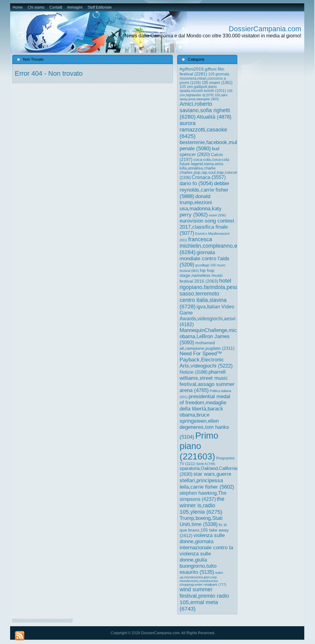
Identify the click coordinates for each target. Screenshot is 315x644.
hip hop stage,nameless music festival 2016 (201, 276)
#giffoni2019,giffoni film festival (202, 71)
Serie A (205, 464)
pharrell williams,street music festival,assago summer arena (207, 381)
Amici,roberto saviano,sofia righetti (205, 110)
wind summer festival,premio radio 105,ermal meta (204, 599)
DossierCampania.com (265, 29)
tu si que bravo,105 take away (204, 530)
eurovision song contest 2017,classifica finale (207, 227)
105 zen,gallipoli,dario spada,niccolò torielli (203, 89)
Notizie (194, 372)
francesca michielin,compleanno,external (217, 245)
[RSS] (20, 636)
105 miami (217, 83)
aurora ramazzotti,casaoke (203, 129)
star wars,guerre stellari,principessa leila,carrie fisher (207, 480)
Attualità (213, 117)
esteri (217, 215)
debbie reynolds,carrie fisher (204, 189)
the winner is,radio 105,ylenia (202, 505)
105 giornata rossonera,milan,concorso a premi (204, 78)
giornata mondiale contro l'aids (204, 259)
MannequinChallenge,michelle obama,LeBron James (214, 336)
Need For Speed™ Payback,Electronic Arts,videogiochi (206, 360)
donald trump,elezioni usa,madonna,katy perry (201, 205)
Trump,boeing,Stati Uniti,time (201, 521)
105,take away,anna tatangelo (204, 97)
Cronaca (209, 177)
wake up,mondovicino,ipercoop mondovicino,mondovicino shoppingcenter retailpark (203, 578)
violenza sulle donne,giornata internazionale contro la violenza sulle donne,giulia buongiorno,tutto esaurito (206, 553)
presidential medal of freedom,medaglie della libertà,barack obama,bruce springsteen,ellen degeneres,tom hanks (205, 417)
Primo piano (199, 445)
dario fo (196, 183)
